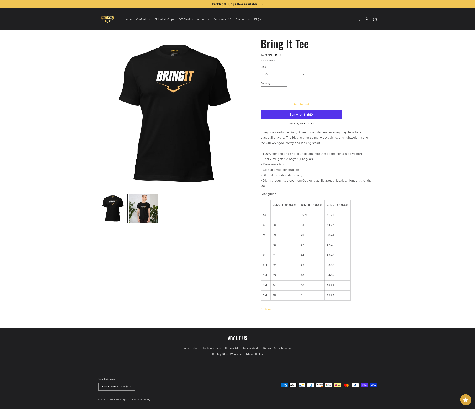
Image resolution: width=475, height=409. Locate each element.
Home (185, 347)
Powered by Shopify (140, 400)
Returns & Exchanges (277, 347)
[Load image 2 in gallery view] (143, 208)
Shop (196, 347)
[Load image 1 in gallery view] (112, 208)
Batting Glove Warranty (227, 354)
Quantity (265, 83)
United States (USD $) (115, 386)
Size (263, 67)
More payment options (301, 123)
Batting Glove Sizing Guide (242, 347)
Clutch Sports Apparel (118, 400)
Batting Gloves (212, 347)
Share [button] (269, 308)
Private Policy (254, 354)
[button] (143, 19)
